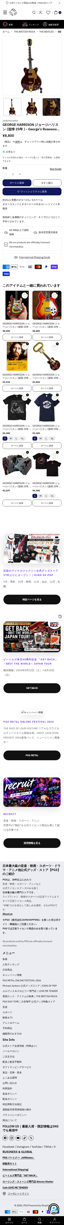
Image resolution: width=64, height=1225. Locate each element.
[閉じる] (59, 3)
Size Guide (55, 168)
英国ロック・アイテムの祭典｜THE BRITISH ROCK (30, 996)
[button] (5, 12)
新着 (5, 959)
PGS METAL (32, 755)
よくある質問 (10, 1077)
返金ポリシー (10, 1093)
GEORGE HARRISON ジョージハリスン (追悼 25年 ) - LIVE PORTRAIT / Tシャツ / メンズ (17, 427)
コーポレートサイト (18, 1193)
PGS (25, 1205)
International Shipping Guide (34, 257)
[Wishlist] (48, 12)
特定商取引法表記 (12, 1104)
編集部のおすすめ (12, 1033)
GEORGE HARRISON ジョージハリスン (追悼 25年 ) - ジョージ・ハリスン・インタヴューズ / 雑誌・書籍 (17, 376)
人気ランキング (11, 964)
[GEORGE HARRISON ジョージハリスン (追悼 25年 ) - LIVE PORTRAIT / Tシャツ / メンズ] (17, 407)
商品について (10, 1120)
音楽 (5, 1007)
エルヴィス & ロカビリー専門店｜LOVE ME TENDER (30, 991)
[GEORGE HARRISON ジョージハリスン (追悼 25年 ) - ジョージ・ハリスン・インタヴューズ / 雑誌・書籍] (17, 356)
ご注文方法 (9, 1056)
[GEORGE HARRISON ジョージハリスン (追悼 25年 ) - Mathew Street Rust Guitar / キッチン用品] (46, 356)
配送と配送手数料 (12, 1061)
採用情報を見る (32, 843)
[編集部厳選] (45, 24)
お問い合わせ (10, 1082)
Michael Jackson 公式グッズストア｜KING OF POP (30, 985)
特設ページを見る (32, 599)
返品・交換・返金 (12, 1072)
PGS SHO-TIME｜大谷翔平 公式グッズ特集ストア (29, 1001)
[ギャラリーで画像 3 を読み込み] (51, 107)
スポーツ (7, 1012)
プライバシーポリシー (14, 1115)
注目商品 (7, 969)
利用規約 (7, 1088)
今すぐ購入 (47, 182)
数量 (5, 168)
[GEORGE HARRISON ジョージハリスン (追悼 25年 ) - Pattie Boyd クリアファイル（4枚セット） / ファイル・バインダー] (17, 464)
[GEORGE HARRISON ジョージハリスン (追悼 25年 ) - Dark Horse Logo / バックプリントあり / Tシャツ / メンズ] (46, 464)
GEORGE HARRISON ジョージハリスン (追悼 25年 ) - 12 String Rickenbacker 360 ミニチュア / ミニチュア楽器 (46, 325)
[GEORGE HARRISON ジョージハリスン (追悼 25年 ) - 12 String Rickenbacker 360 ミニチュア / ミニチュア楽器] (46, 305)
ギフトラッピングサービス (17, 1067)
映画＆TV (8, 1017)
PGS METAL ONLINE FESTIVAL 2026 (22, 980)
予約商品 (7, 1028)
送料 (17, 141)
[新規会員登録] (40, 12)
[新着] (5, 24)
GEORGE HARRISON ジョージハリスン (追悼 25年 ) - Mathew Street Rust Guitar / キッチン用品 (46, 376)
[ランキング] (25, 24)
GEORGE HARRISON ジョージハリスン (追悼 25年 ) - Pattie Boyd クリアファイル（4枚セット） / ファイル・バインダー (17, 485)
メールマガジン (11, 1051)
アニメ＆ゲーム (11, 1022)
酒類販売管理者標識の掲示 (17, 1109)
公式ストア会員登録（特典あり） (20, 1045)
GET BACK (32, 688)
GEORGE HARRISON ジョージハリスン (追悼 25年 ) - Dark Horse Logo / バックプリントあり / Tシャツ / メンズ (46, 485)
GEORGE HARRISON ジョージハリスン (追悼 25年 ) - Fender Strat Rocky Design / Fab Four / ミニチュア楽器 (17, 325)
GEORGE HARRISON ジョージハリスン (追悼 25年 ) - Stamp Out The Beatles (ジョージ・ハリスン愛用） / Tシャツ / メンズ (46, 427)
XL (23, 439)
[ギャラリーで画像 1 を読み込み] (12, 107)
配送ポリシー (10, 1099)
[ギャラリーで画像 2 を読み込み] (32, 107)
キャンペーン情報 (12, 975)
